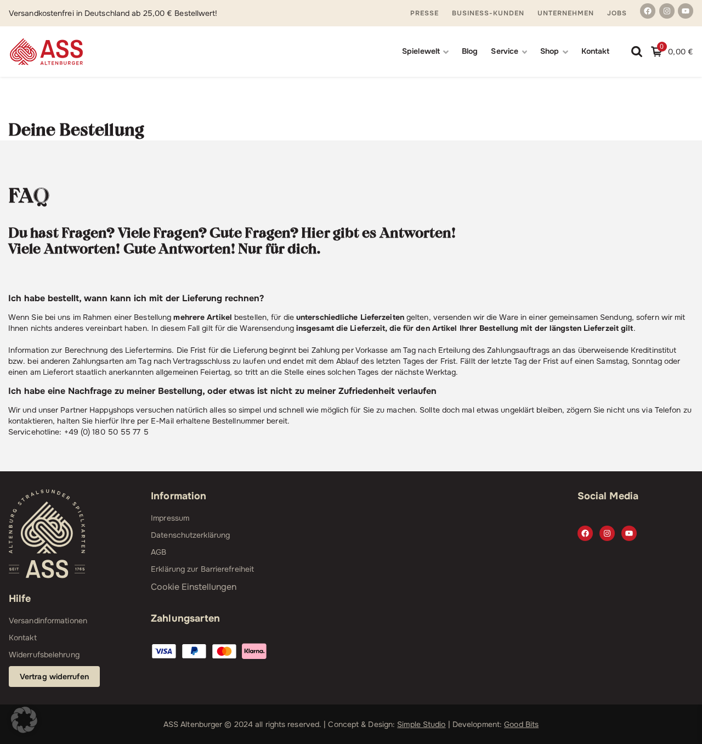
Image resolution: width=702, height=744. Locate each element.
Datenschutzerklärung (190, 535)
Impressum (170, 518)
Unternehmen (565, 13)
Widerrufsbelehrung (44, 655)
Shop (549, 51)
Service (504, 51)
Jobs (617, 13)
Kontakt (595, 51)
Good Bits (521, 724)
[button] (24, 720)
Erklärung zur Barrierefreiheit (202, 569)
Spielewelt (421, 51)
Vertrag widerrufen (54, 676)
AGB (158, 552)
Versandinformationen (48, 620)
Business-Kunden (488, 13)
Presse (424, 13)
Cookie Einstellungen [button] (193, 587)
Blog (470, 51)
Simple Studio (421, 724)
